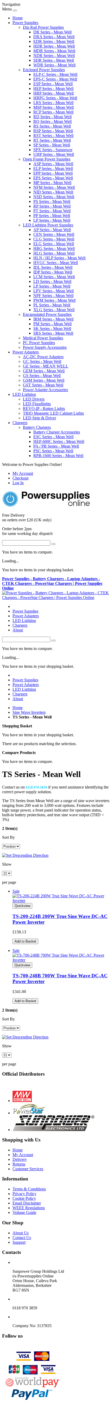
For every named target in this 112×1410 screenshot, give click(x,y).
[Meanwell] (22, 1100)
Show (7, 864)
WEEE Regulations (29, 1208)
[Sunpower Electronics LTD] (53, 1129)
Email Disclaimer (27, 1203)
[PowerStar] (29, 1113)
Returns (19, 1164)
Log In (18, 483)
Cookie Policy (24, 1198)
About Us (21, 1233)
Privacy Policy (24, 1193)
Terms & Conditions (29, 1189)
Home (18, 18)
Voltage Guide (24, 1212)
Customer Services (28, 1169)
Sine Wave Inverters (29, 712)
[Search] (53, 544)
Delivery (20, 1159)
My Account (23, 473)
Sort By (8, 837)
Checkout (20, 478)
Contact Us (22, 1237)
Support (19, 1242)
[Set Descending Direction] (25, 855)
